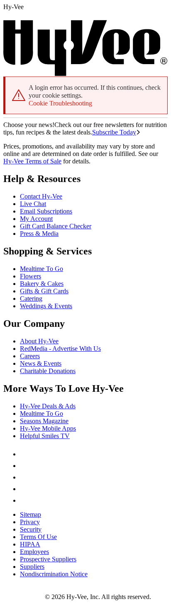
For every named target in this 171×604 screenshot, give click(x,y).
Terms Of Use (38, 536)
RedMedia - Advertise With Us (60, 348)
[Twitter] (25, 477)
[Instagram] (25, 500)
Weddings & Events (46, 305)
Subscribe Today (114, 132)
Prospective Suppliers (48, 559)
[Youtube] (25, 488)
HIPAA (30, 544)
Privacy (30, 521)
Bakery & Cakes (42, 283)
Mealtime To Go (41, 268)
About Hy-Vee (39, 341)
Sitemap (30, 514)
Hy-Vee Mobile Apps (48, 428)
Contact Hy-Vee (41, 196)
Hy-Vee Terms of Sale (32, 161)
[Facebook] (25, 454)
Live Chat (33, 203)
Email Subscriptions (46, 211)
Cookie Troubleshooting (60, 103)
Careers (30, 356)
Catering (31, 298)
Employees (34, 551)
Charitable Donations (48, 370)
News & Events (40, 363)
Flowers (30, 276)
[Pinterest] (25, 465)
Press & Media (39, 233)
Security (31, 529)
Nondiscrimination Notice (54, 574)
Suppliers (32, 566)
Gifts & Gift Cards (44, 291)
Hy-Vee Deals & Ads (48, 406)
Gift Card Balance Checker (55, 226)
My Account (36, 218)
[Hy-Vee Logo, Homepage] (24, 596)
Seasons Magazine (44, 420)
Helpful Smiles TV (45, 435)
